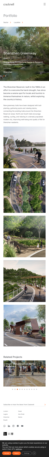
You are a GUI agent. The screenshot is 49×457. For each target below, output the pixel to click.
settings (19, 449)
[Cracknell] (8, 4)
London (5, 411)
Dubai (20, 411)
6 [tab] (24, 389)
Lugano (5, 414)
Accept (6, 453)
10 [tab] (34, 389)
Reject (16, 453)
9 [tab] (31, 389)
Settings (26, 453)
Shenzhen (6, 417)
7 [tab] (26, 389)
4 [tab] (19, 389)
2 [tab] (5, 75)
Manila (20, 417)
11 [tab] (36, 389)
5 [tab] (22, 389)
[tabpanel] (24, 373)
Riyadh (5, 420)
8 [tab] (29, 389)
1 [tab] (3, 75)
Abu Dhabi (21, 414)
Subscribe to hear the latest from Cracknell (18, 404)
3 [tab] (17, 389)
